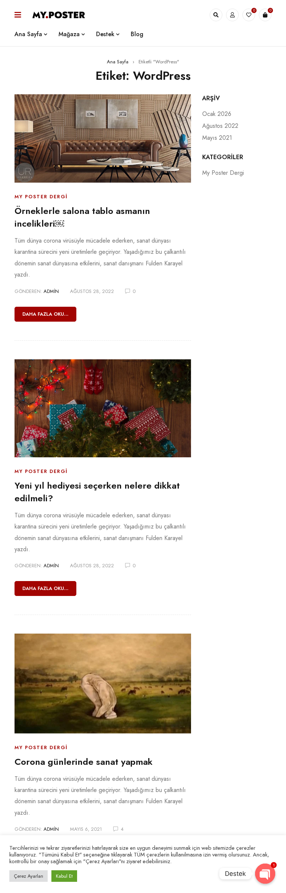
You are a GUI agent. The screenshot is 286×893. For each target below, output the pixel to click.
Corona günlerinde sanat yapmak (84, 761)
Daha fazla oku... (45, 314)
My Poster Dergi (41, 196)
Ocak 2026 (216, 114)
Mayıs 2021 (217, 137)
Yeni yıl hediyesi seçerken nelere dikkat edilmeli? (97, 492)
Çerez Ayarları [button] (28, 876)
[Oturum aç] (232, 15)
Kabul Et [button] (64, 876)
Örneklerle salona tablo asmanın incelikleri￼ (82, 217)
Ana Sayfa (117, 61)
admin (51, 291)
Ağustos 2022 (220, 126)
